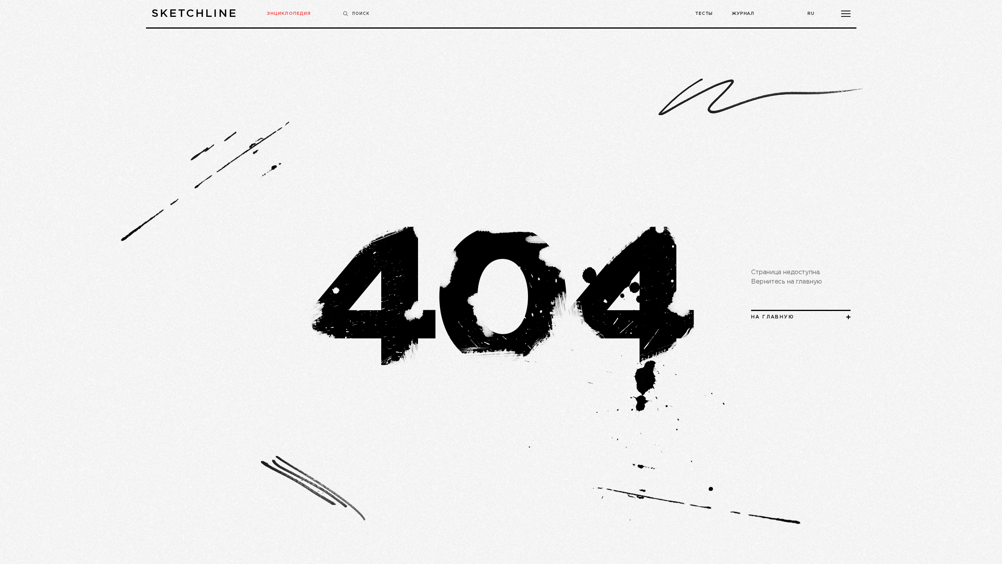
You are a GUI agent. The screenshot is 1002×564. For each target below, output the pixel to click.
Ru (811, 14)
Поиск (360, 14)
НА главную (772, 317)
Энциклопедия (289, 14)
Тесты (704, 14)
